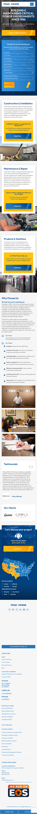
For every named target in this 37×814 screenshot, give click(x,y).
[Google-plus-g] (27, 609)
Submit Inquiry (8, 85)
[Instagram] (16, 609)
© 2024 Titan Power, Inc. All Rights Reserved (18, 806)
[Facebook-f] (9, 609)
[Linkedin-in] (20, 609)
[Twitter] (13, 609)
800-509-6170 (18, 543)
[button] (0, 482)
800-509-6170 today (21, 49)
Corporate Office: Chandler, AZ (18, 646)
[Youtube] (24, 609)
